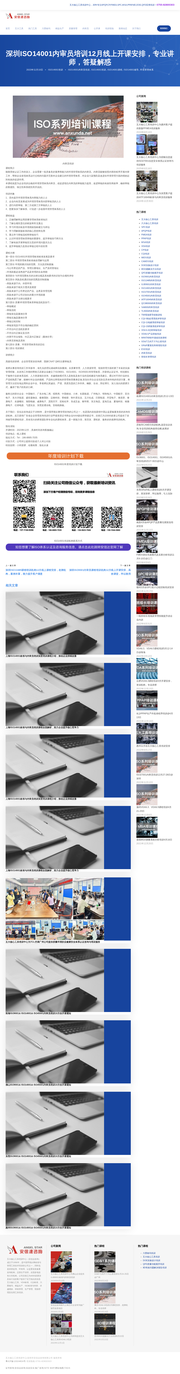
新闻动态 (123, 28)
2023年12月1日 (58, 1343)
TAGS (67, 1368)
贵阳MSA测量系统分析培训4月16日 (154, 840)
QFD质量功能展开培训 (152, 273)
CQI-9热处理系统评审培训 (153, 318)
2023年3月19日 (101, 1312)
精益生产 (59, 28)
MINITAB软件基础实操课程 (154, 337)
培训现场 (109, 28)
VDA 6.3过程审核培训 (151, 330)
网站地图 (59, 1368)
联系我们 (164, 28)
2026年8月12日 (58, 1281)
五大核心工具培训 (149, 219)
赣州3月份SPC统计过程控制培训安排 (155, 587)
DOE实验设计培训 (150, 265)
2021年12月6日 (144, 815)
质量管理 (73, 28)
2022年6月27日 (144, 465)
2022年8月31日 (144, 624)
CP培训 (144, 250)
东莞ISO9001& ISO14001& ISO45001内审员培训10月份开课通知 (38, 1156)
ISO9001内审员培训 (150, 276)
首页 (8, 28)
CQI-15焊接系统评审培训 (153, 326)
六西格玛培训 (149, 1253)
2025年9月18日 (144, 168)
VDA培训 (145, 246)
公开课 (97, 28)
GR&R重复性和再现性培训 (153, 345)
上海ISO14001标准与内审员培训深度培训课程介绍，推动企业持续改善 (41, 656)
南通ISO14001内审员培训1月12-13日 (155, 396)
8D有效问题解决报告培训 (155, 1267)
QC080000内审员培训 (151, 303)
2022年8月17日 (144, 750)
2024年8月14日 (144, 132)
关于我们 (136, 28)
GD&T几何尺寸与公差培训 (153, 341)
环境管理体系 (147, 69)
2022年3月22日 (101, 1339)
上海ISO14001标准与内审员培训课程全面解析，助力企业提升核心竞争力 (42, 727)
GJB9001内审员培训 (151, 284)
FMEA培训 (146, 234)
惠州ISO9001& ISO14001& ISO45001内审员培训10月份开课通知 (38, 1227)
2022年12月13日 (144, 688)
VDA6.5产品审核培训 (151, 334)
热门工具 (32, 28)
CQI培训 (145, 254)
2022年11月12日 (144, 782)
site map (49, 1368)
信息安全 (30, 1368)
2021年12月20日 (144, 843)
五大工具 (19, 28)
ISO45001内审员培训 (151, 295)
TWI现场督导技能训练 (151, 315)
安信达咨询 (20, 1368)
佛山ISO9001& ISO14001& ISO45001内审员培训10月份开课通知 (38, 1085)
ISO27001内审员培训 (151, 292)
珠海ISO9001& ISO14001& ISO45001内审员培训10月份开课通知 (38, 1013)
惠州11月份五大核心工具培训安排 (153, 746)
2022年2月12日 (144, 656)
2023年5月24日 (144, 497)
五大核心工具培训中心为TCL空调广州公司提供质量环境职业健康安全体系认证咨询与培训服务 (53, 942)
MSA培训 (145, 242)
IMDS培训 (146, 257)
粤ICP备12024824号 (16, 1361)
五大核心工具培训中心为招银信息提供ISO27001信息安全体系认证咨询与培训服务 (155, 161)
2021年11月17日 (144, 591)
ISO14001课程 (114, 69)
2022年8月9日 (143, 562)
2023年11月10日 (34, 69)
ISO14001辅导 (131, 69)
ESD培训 (145, 349)
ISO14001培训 (55, 69)
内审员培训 (146, 353)
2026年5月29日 (144, 432)
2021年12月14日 (144, 721)
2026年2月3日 (57, 1312)
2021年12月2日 (144, 400)
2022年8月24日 (101, 1281)
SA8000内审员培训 (150, 307)
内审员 (85, 28)
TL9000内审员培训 (150, 311)
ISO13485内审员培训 (151, 280)
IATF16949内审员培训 (151, 299)
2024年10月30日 (144, 201)
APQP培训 (146, 231)
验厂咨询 (39, 1368)
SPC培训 (145, 227)
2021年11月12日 (144, 530)
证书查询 (10, 1368)
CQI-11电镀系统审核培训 (153, 322)
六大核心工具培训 (149, 223)
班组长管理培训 (148, 357)
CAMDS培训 (147, 261)
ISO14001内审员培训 (79, 69)
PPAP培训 (146, 238)
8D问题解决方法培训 (151, 269)
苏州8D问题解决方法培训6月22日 (109, 1336)
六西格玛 (46, 28)
